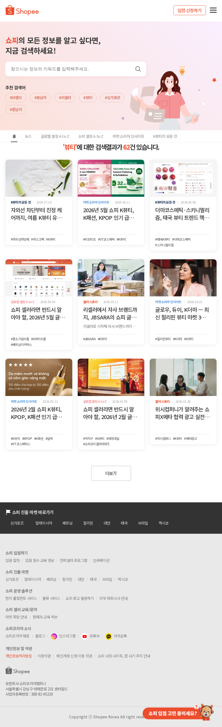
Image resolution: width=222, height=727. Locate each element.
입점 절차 (12, 560)
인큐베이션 (101, 560)
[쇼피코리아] (22, 13)
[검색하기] (140, 69)
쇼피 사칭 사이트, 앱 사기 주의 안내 (124, 656)
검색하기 (138, 69)
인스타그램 (67, 635)
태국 (124, 523)
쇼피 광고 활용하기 (80, 598)
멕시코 (164, 523)
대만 (107, 523)
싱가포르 (17, 523)
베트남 (68, 523)
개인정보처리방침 (18, 656)
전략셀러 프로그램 (73, 560)
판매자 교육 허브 (45, 617)
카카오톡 (120, 635)
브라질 (143, 523)
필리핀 (88, 523)
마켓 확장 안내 (16, 617)
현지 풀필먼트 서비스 (21, 598)
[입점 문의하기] (178, 711)
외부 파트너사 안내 (113, 598)
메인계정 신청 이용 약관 (74, 656)
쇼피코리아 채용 (17, 635)
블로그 (40, 635)
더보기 (111, 473)
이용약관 (44, 656)
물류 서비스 (51, 598)
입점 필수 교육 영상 (39, 560)
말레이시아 (43, 523)
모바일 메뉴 (213, 10)
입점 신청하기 (189, 10)
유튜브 (95, 635)
